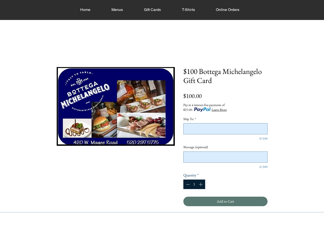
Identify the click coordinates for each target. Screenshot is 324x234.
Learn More (219, 109)
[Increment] (201, 184)
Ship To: (189, 119)
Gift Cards (208, 231)
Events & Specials (182, 231)
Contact (227, 231)
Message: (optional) (195, 147)
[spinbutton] (194, 184)
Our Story (114, 231)
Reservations (137, 231)
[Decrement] (187, 184)
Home (61, 49)
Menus (157, 231)
